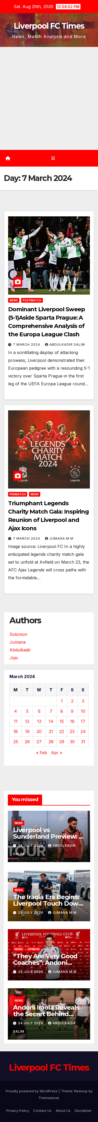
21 (51, 731)
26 (27, 741)
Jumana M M (61, 538)
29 (61, 741)
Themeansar (48, 1098)
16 (72, 721)
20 (39, 731)
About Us (63, 1110)
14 (51, 721)
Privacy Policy (17, 1110)
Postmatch (32, 300)
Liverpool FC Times (49, 26)
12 (27, 721)
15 (62, 721)
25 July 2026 (31, 845)
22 (61, 731)
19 (27, 731)
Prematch (18, 494)
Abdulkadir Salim (67, 344)
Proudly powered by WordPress (32, 1091)
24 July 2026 (31, 1023)
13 (39, 721)
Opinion (33, 949)
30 (72, 741)
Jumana (17, 642)
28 (51, 741)
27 (39, 741)
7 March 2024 (27, 344)
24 (83, 731)
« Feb (41, 752)
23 (72, 731)
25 (15, 741)
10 (83, 711)
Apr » (56, 752)
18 (15, 731)
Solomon (18, 634)
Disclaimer (83, 1110)
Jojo (13, 657)
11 (16, 721)
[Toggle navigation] (52, 158)
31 (83, 741)
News (14, 300)
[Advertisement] (49, 98)
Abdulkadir (20, 650)
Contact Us (42, 1110)
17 (83, 721)
